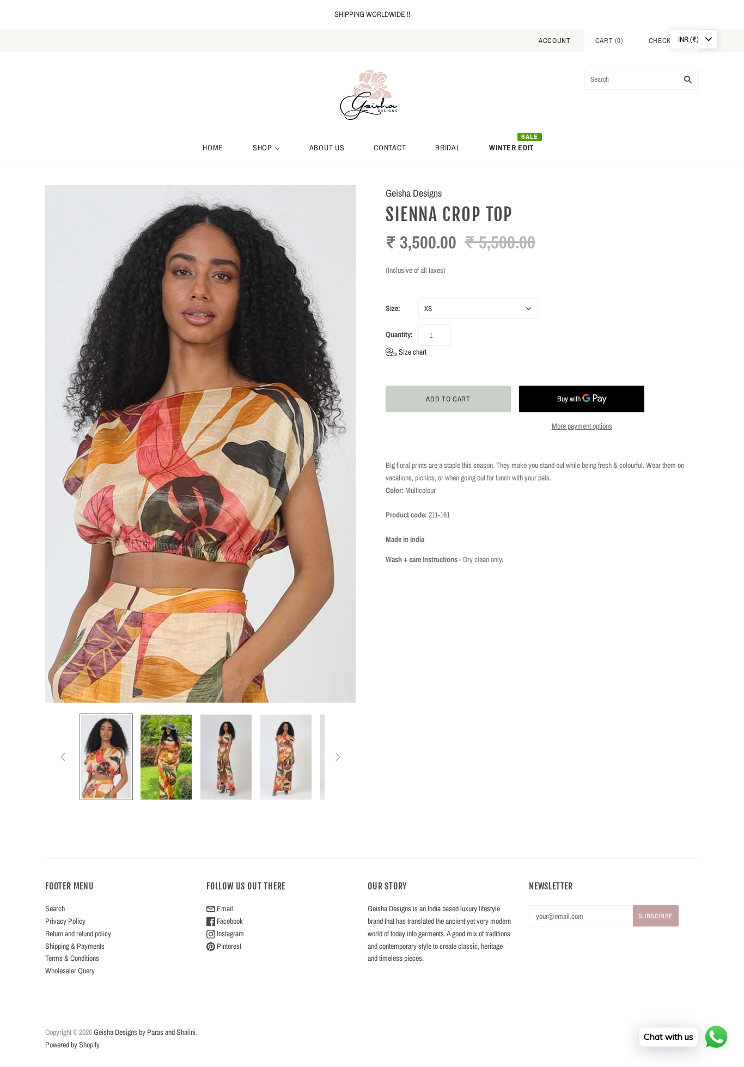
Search (55, 908)
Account (555, 40)
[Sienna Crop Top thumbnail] (106, 757)
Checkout (667, 40)
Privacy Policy (65, 921)
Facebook (229, 921)
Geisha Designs (414, 193)
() (609, 40)
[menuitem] (213, 147)
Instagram (229, 933)
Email (224, 908)
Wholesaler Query (70, 970)
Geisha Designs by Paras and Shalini (145, 1032)
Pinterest (228, 946)
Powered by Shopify (72, 1045)
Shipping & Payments (75, 946)
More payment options (582, 426)
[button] (406, 352)
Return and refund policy (78, 933)
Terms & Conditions (72, 958)
